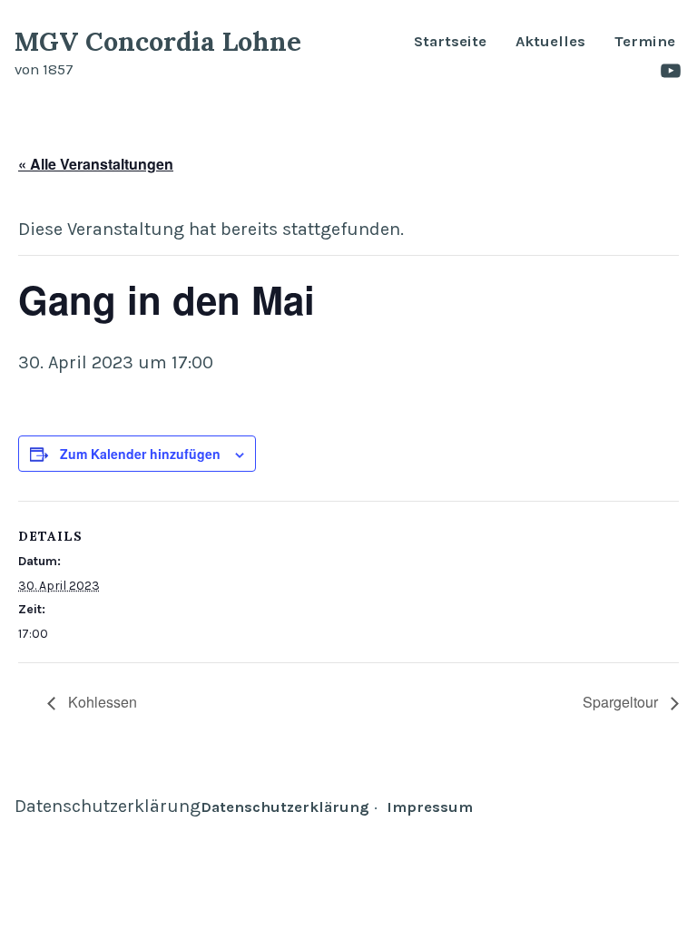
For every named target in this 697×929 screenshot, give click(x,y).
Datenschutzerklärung (108, 806)
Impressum (430, 807)
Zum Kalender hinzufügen (140, 453)
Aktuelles (550, 42)
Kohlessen (100, 701)
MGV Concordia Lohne (158, 41)
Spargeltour (622, 701)
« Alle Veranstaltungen (95, 163)
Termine (644, 42)
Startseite (450, 42)
